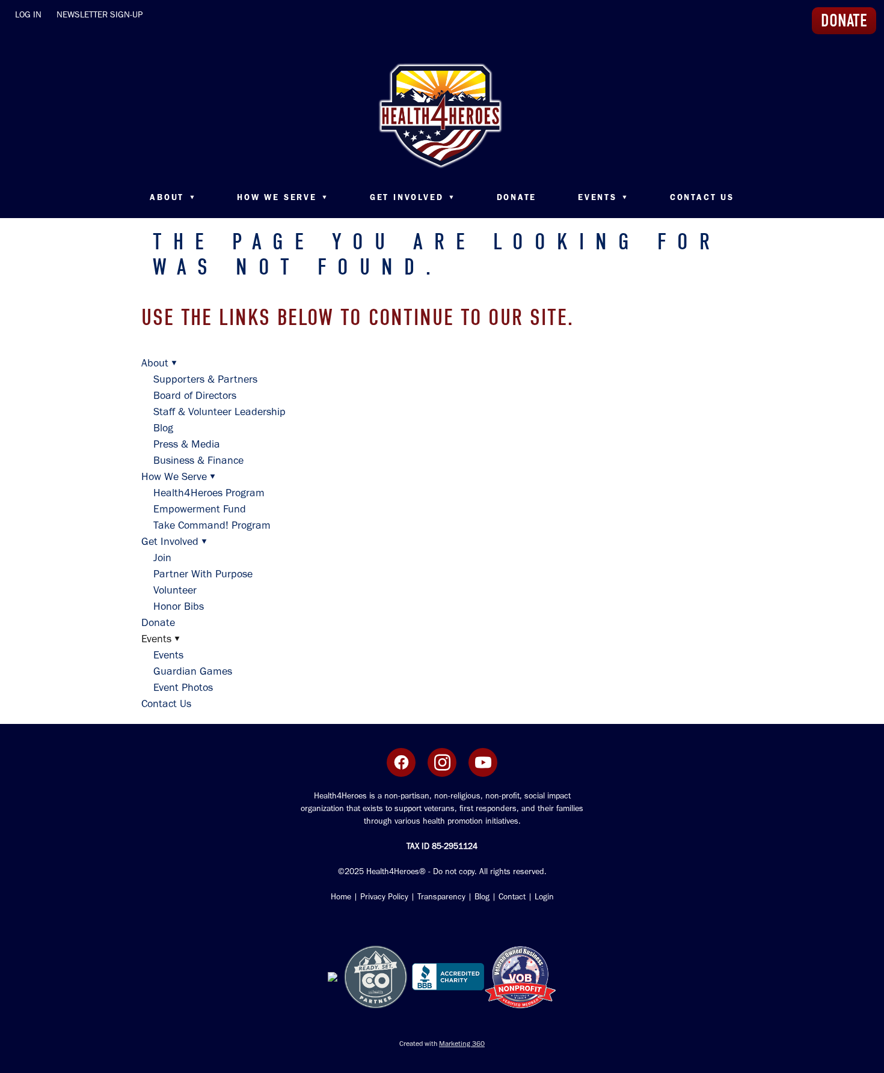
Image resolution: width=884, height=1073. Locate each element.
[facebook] (401, 762)
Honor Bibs (178, 606)
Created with (442, 1043)
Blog (163, 427)
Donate (517, 197)
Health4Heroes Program (209, 492)
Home (341, 897)
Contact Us (702, 197)
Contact (512, 897)
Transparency (441, 897)
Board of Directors (194, 395)
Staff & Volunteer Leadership (219, 411)
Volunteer (175, 590)
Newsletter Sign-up (100, 14)
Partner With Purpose (203, 573)
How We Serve (282, 197)
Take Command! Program (212, 525)
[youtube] (482, 762)
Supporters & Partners (205, 379)
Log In (28, 14)
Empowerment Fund (199, 508)
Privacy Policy (384, 897)
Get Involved (412, 197)
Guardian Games (192, 671)
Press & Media (186, 444)
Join (162, 557)
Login (543, 897)
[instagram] (442, 762)
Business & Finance (198, 460)
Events (168, 654)
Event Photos (183, 687)
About (172, 197)
